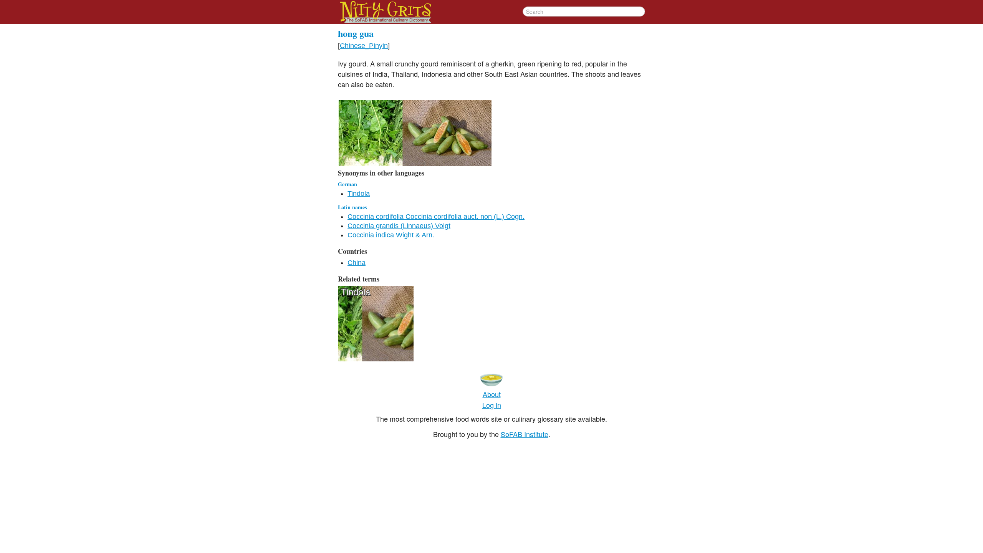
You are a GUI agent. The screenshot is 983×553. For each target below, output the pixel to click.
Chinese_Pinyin (364, 46)
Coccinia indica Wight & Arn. (391, 235)
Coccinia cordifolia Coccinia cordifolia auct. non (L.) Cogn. (436, 216)
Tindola (359, 193)
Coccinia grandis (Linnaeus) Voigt (399, 226)
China (357, 263)
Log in (491, 405)
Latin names (352, 207)
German (347, 184)
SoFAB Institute (524, 434)
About (492, 394)
